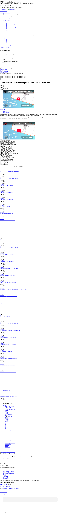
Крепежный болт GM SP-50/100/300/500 (8, 344)
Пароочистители (8, 444)
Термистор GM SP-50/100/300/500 (6, 261)
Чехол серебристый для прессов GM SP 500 (8, 396)
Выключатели (7, 426)
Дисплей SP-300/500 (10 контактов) (7, 390)
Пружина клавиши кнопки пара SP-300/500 (8, 358)
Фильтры (6, 421)
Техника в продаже (6, 436)
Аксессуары (7, 422)
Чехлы (6, 411)
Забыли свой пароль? (6, 64)
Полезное (4, 474)
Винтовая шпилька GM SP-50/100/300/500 (8, 337)
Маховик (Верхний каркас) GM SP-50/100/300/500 (10, 378)
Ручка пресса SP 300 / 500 (5, 206)
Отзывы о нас (5, 477)
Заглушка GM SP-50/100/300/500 (6, 316)
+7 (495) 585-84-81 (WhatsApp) (13, 488)
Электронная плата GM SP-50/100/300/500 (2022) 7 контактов (12, 171)
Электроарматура (8, 431)
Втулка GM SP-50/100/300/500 (6, 351)
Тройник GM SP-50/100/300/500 (6, 233)
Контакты (5, 475)
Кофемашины (7, 447)
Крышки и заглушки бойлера (10, 433)
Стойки (6, 413)
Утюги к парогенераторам (10, 409)
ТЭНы (6, 408)
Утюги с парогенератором (10, 443)
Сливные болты (8, 427)
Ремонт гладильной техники (8, 471)
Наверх (1, 508)
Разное (6, 412)
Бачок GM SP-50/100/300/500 (6, 227)
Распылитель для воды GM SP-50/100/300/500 (9, 247)
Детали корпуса (8, 428)
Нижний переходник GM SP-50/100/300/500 (8, 296)
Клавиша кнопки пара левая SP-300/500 (8, 372)
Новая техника (5, 435)
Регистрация (5, 509)
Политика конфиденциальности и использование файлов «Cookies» (13, 507)
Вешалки (6, 418)
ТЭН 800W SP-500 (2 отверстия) (6, 199)
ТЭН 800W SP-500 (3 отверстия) (6, 192)
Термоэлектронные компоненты (11, 423)
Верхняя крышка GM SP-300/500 (6, 213)
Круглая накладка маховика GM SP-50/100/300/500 (10, 330)
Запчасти (4, 405)
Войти (1, 509)
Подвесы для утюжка (9, 424)
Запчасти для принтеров (9, 406)
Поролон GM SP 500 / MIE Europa (7, 254)
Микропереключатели (9, 434)
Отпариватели (8, 441)
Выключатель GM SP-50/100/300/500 (7, 309)
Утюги (6, 446)
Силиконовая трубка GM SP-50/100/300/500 (8, 384)
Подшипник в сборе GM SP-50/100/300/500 (8, 282)
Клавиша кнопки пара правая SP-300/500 (8, 365)
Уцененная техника (6, 437)
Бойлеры (6, 420)
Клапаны (6, 419)
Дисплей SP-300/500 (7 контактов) (7, 185)
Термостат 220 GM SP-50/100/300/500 (7, 240)
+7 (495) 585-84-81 (4, 9)
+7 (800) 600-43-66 (6, 20)
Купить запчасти (6, 472)
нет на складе (3, 109)
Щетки (6, 410)
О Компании (5, 476)
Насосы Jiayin (10, 416)
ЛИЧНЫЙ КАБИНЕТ (4, 47)
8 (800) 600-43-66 (3, 11)
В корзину (2, 177)
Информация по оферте (31, 507)
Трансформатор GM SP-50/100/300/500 (7, 220)
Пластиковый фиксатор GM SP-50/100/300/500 (9, 268)
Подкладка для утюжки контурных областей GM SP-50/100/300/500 (13, 289)
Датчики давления (8, 432)
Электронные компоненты (10, 425)
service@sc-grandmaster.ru (5, 13)
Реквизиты (39, 507)
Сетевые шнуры (8, 407)
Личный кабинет (6, 478)
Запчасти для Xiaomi (9, 430)
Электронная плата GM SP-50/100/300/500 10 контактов (11, 178)
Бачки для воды (8, 429)
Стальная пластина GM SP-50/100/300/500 (8, 275)
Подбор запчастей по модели (8, 473)
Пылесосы (7, 445)
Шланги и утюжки (8, 414)
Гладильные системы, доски (10, 442)
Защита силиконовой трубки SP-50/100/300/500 (9, 323)
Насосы (6, 415)
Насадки (6, 417)
